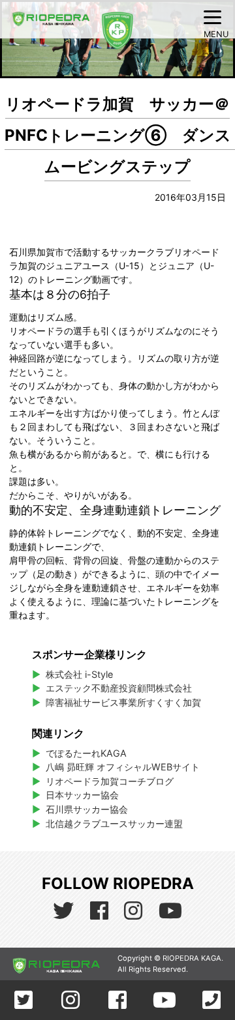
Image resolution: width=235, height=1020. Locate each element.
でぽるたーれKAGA (86, 753)
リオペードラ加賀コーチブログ (110, 781)
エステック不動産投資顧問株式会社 (119, 687)
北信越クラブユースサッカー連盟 (114, 823)
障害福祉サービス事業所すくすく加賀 (123, 702)
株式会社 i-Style (79, 674)
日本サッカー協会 (82, 794)
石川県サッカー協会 (87, 809)
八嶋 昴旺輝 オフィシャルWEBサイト (124, 766)
